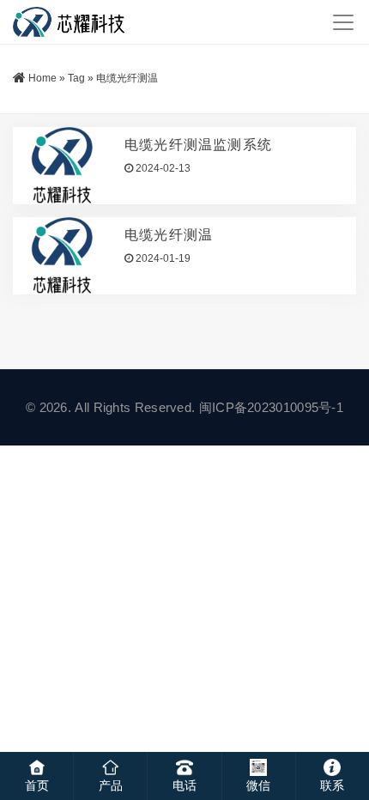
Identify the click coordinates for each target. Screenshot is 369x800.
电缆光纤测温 (168, 234)
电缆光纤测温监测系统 (198, 144)
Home (42, 78)
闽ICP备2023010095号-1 (271, 407)
